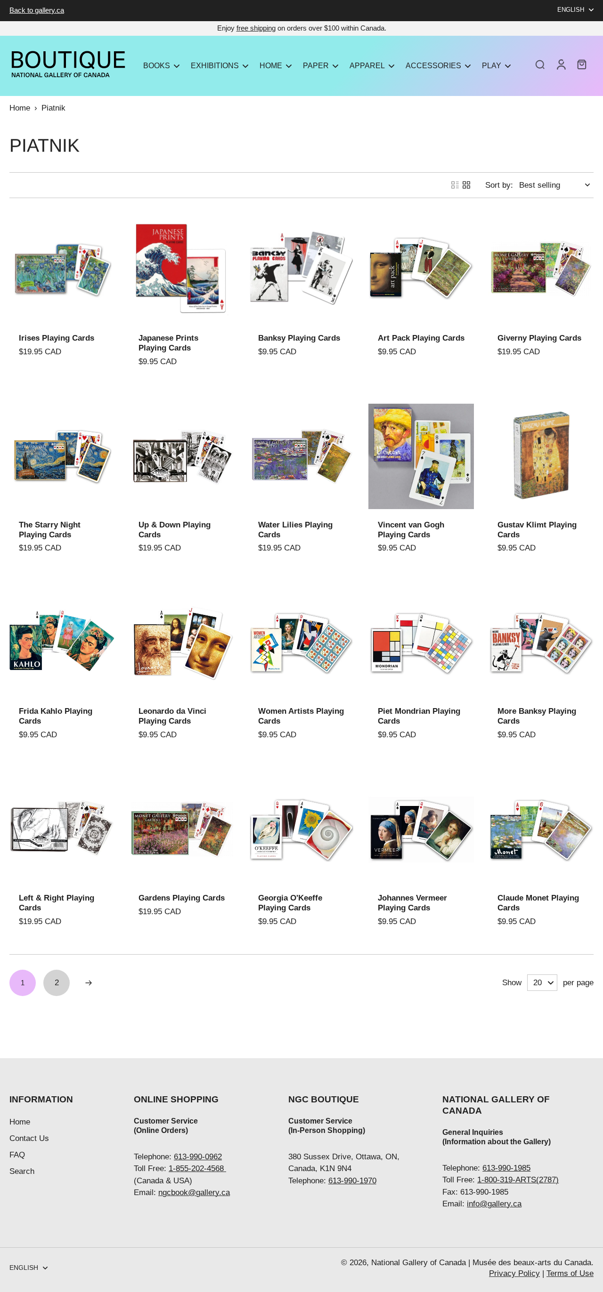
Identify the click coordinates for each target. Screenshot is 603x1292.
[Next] (88, 983)
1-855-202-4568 (197, 1168)
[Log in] (560, 64)
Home (19, 108)
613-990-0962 (198, 1156)
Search (21, 1171)
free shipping (256, 28)
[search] (540, 64)
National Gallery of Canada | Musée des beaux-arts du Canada (481, 1262)
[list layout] (455, 185)
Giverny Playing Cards (539, 338)
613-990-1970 (352, 1180)
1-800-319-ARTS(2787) (518, 1179)
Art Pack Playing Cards (421, 338)
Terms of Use (570, 1273)
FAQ (17, 1154)
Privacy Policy (514, 1273)
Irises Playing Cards (56, 338)
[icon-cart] (581, 64)
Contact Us (29, 1138)
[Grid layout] (466, 185)
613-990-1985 (506, 1168)
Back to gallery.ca (36, 10)
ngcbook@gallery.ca (194, 1192)
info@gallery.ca (494, 1203)
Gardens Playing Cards (182, 897)
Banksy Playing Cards (299, 338)
